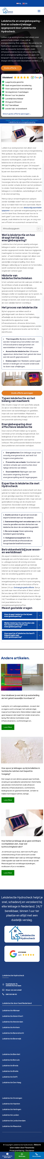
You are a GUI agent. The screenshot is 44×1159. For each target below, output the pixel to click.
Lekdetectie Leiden (10, 1115)
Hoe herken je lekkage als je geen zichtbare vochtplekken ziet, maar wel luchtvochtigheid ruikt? (21, 844)
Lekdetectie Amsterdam (12, 1022)
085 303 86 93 (11, 994)
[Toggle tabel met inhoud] (37, 229)
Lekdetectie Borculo (11, 1060)
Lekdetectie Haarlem (11, 1104)
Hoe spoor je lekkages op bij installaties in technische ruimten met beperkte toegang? (20, 771)
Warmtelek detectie (29, 120)
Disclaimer (30, 1150)
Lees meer (8, 727)
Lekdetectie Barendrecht (13, 1033)
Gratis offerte (10, 68)
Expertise (16, 120)
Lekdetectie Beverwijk (11, 1039)
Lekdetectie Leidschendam (14, 1121)
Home (8, 120)
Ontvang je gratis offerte (24, 587)
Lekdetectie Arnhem (11, 1028)
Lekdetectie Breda (10, 1066)
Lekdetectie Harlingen (11, 1110)
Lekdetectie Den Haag (11, 1083)
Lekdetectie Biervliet (11, 1054)
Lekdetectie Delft (10, 1077)
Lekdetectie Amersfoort (12, 1016)
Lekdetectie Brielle (10, 1071)
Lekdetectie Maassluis (11, 1126)
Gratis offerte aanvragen (22, 393)
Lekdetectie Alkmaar (11, 1011)
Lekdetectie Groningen (12, 1098)
